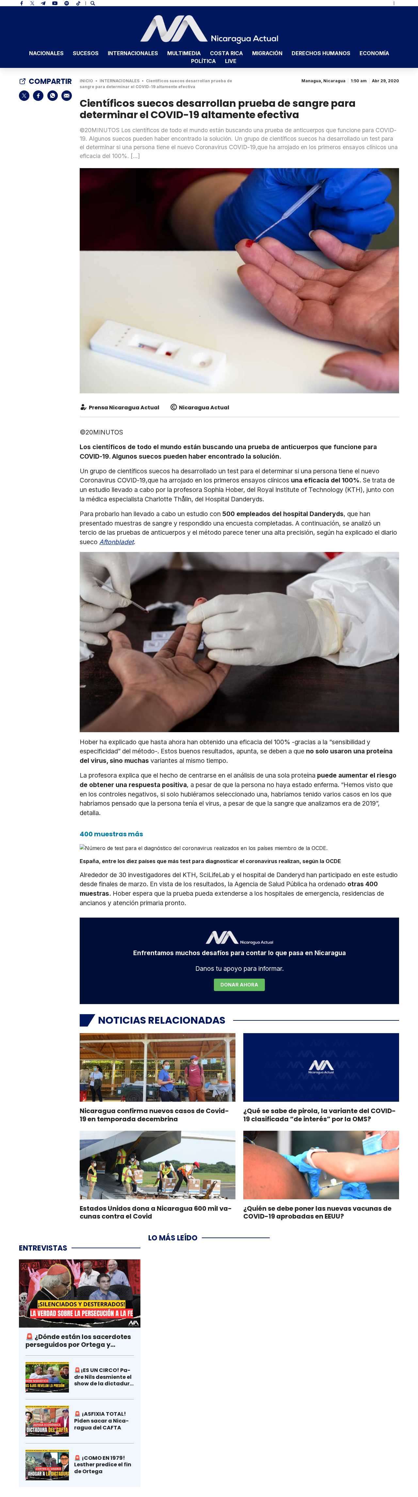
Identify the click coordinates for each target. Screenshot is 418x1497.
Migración (267, 53)
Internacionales (133, 53)
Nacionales (46, 53)
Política (203, 61)
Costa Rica (226, 53)
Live (230, 61)
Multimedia (184, 53)
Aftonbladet (116, 542)
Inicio (86, 80)
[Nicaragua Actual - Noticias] (209, 29)
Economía (374, 53)
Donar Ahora (239, 984)
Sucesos (86, 53)
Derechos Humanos (321, 53)
